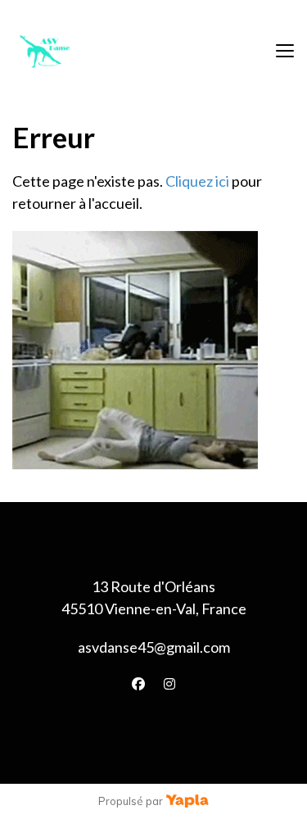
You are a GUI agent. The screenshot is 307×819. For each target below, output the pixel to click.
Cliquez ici (197, 181)
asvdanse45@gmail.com (154, 647)
